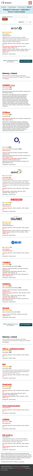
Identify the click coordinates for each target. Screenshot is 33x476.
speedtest (11, 459)
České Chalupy (14, 100)
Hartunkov (5, 126)
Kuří (11, 127)
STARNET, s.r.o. (8, 85)
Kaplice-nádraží (6, 127)
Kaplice (28, 126)
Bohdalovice (24, 96)
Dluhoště (25, 101)
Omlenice (24, 129)
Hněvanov (10, 126)
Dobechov (4, 103)
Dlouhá (21, 101)
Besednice (24, 94)
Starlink (5, 308)
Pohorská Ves (11, 130)
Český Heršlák (21, 100)
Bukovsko (9, 99)
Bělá (10, 94)
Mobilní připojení (6, 50)
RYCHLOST (8, 3)
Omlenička (5, 130)
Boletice (12, 97)
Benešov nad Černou (17, 94)
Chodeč (24, 126)
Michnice (4, 129)
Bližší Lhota (17, 96)
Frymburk (4, 106)
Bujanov (4, 99)
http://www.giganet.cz (7, 179)
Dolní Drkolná (11, 103)
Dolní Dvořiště (18, 103)
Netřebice (18, 129)
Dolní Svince (5, 104)
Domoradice (27, 104)
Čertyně (8, 100)
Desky (17, 101)
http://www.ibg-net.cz (7, 250)
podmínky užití (21, 468)
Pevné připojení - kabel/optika (9, 46)
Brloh (17, 97)
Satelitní (4, 49)
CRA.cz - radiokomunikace (13, 349)
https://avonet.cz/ (6, 205)
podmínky (21, 461)
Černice (4, 100)
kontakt (15, 468)
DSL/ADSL (4, 43)
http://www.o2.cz (6, 150)
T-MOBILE (6, 262)
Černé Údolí (24, 99)
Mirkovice (9, 129)
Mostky (14, 129)
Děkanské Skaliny (11, 101)
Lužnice (18, 127)
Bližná (12, 96)
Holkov (15, 126)
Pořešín (17, 130)
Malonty (7, 78)
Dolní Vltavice (20, 104)
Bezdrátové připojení (7, 91)
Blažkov (8, 96)
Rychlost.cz (3, 7)
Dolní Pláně (25, 103)
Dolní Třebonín (12, 104)
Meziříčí (26, 127)
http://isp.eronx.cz (6, 35)
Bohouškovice (5, 97)
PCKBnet (6, 112)
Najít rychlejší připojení (25, 61)
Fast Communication (11, 406)
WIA (4, 364)
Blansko (4, 96)
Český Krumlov (21, 7)
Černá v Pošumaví (16, 99)
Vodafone (6, 284)
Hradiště (19, 126)
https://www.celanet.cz (7, 225)
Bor (15, 97)
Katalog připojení (12, 7)
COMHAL (6, 419)
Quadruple (7, 384)
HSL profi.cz (7, 435)
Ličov (14, 127)
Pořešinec (21, 130)
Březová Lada (23, 97)
